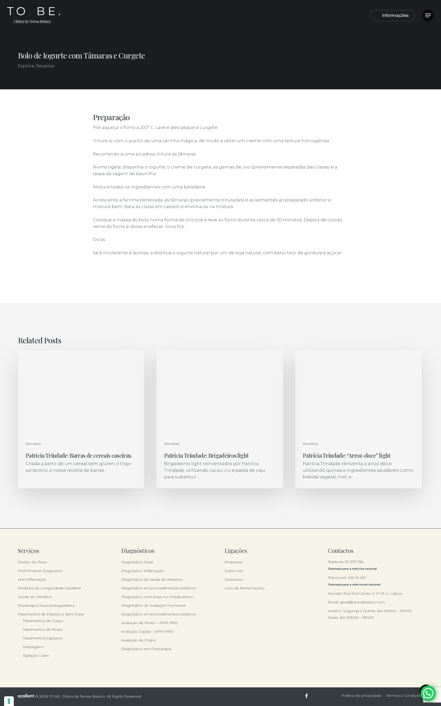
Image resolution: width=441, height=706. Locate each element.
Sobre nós (234, 570)
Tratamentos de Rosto (43, 629)
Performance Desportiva (40, 570)
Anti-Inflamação (32, 579)
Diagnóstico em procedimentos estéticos (158, 588)
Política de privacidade (361, 695)
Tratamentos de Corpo (43, 620)
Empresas (234, 562)
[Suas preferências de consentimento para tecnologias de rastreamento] (9, 701)
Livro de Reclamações (244, 588)
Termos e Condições (404, 695)
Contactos (234, 579)
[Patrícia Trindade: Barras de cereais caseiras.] (81, 419)
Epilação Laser (36, 655)
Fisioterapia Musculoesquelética (46, 605)
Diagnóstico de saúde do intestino (151, 579)
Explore (26, 66)
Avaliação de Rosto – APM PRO (149, 622)
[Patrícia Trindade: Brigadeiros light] (219, 419)
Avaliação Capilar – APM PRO (147, 631)
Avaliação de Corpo (138, 640)
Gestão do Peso (32, 562)
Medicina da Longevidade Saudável (49, 588)
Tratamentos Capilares (42, 638)
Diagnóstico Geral (137, 562)
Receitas (45, 66)
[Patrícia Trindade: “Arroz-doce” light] (358, 419)
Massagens (33, 646)
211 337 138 (354, 561)
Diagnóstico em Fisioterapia (146, 649)
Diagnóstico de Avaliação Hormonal (153, 605)
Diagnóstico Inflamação (142, 570)
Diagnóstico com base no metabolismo (157, 596)
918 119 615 (356, 577)
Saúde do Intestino (35, 596)
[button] (428, 15)
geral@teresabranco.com (362, 602)
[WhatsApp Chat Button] (428, 693)
